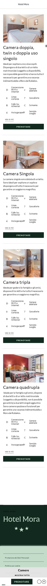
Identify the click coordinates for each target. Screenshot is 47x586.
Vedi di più (9, 119)
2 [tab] (17, 41)
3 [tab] (20, 41)
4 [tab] (23, 41)
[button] (3, 581)
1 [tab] (14, 41)
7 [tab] (33, 41)
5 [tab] (27, 41)
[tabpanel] (23, 28)
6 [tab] (30, 41)
